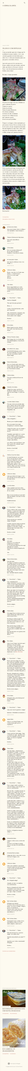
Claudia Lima (10, 387)
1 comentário (13, 1053)
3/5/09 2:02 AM (10, 636)
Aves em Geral (11, 219)
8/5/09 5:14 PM (10, 896)
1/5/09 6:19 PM (10, 370)
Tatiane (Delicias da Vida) (14, 237)
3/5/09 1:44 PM (10, 703)
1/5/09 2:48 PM (10, 293)
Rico (8, 641)
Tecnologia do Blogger (15, 1063)
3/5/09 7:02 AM (10, 654)
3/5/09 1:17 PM (10, 691)
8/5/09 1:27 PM (10, 873)
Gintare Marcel (19, 1066)
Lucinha (9, 485)
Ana (8, 538)
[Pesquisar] (25, 2)
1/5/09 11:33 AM (10, 265)
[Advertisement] (14, 26)
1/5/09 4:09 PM (10, 320)
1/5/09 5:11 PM (10, 332)
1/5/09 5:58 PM (10, 357)
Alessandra (10, 838)
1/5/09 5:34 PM (10, 344)
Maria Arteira (10, 362)
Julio (8, 284)
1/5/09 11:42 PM (10, 397)
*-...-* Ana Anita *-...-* (12, 298)
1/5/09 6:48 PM (10, 382)
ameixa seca (10, 227)
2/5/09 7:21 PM (10, 574)
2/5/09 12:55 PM (10, 481)
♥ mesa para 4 (11, 259)
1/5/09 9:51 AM (10, 255)
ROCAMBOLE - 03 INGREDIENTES (8, 1050)
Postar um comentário (8, 951)
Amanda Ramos (11, 853)
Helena (9, 375)
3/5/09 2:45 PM (10, 726)
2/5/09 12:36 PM (10, 469)
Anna (8, 325)
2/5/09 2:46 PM (10, 534)
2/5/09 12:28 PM (10, 450)
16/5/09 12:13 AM (10, 926)
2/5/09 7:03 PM (10, 554)
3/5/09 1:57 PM (10, 714)
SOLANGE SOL (11, 348)
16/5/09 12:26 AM (11, 947)
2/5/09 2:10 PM (10, 502)
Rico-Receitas (19, 651)
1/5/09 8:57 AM (10, 233)
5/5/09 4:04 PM (10, 859)
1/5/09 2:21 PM (10, 280)
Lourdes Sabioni (11, 401)
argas (8, 719)
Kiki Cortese (10, 901)
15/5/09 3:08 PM (10, 914)
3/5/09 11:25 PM (10, 778)
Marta (8, 611)
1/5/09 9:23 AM (10, 243)
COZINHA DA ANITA (9, 5)
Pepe (8, 748)
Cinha (8, 247)
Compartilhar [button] (5, 217)
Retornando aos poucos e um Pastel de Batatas (13, 1010)
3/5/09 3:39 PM (10, 744)
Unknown (9, 270)
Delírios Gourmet (11, 455)
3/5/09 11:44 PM (10, 834)
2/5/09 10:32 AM (10, 411)
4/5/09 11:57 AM (10, 848)
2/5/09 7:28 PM (10, 606)
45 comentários (13, 1013)
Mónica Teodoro (11, 337)
